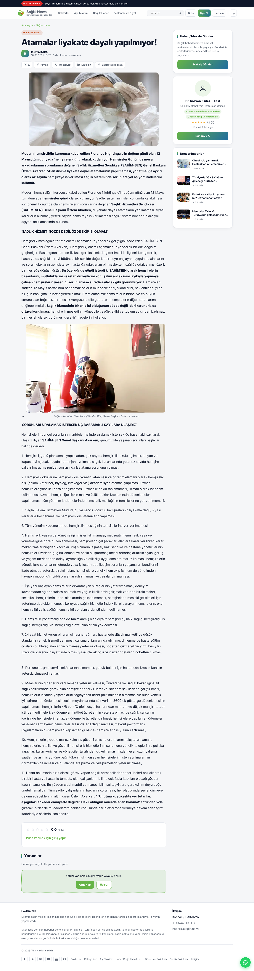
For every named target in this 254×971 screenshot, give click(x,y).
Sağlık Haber (101, 13)
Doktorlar (63, 13)
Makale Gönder (203, 64)
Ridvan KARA (39, 51)
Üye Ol (204, 13)
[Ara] (180, 13)
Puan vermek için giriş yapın (46, 838)
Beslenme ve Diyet (125, 13)
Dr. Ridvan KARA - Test (202, 101)
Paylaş (44, 64)
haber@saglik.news (185, 929)
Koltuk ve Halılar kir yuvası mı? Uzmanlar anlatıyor (209, 196)
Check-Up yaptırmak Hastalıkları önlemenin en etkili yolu (208, 162)
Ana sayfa (27, 25)
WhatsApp (65, 64)
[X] (32, 959)
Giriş (191, 13)
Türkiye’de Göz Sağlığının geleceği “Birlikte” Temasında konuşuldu (208, 179)
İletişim (219, 13)
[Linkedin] (56, 959)
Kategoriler (90, 959)
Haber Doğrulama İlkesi (128, 959)
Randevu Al (202, 136)
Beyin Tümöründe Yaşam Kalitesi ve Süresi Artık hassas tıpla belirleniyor (86, 3)
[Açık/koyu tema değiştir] (233, 13)
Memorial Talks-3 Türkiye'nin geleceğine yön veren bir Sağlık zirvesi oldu (209, 213)
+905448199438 (184, 923)
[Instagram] (40, 959)
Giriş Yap (85, 884)
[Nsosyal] (64, 959)
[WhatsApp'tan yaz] (245, 962)
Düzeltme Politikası (156, 959)
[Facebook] (24, 959)
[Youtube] (48, 959)
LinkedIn (86, 64)
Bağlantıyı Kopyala (112, 64)
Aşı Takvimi (81, 13)
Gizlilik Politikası (179, 959)
